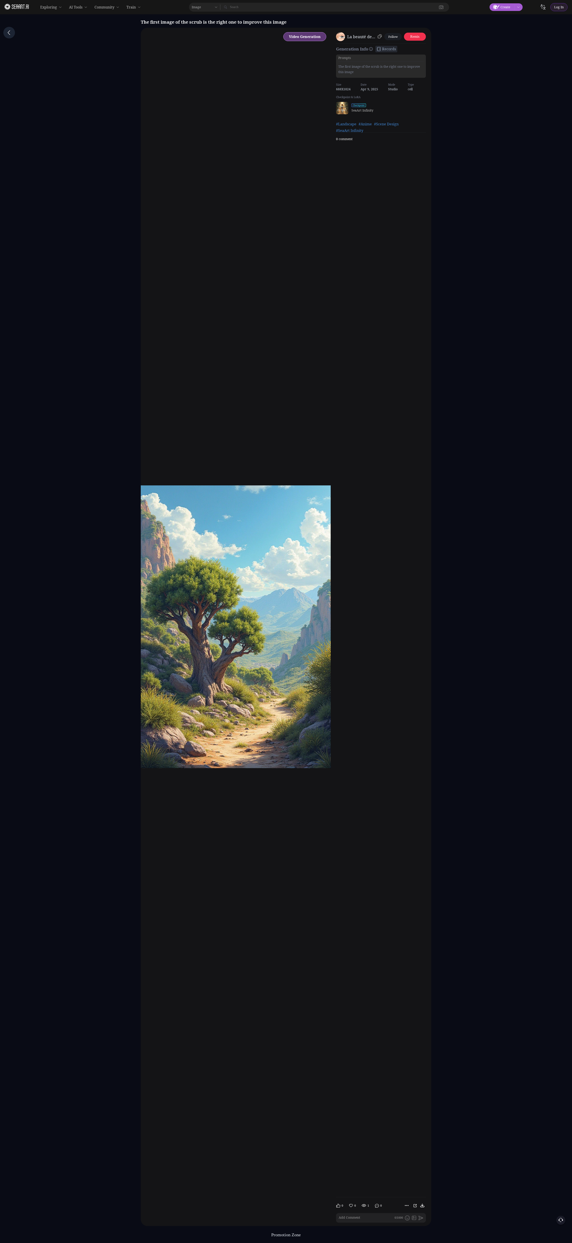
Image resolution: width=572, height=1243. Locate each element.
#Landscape (346, 124)
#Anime (365, 124)
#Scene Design (386, 124)
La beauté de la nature (361, 36)
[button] (441, 7)
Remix (415, 36)
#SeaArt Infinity (349, 130)
